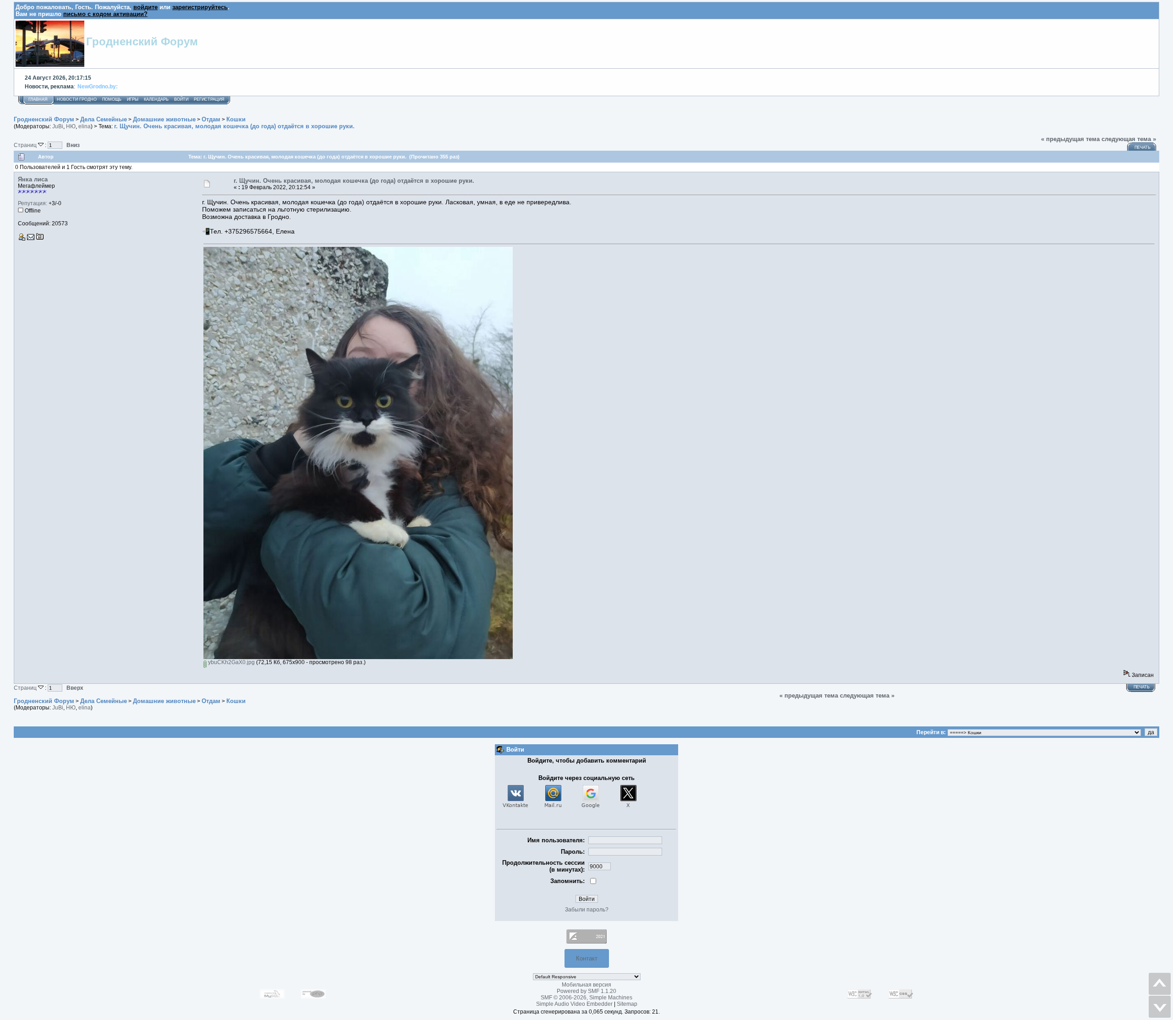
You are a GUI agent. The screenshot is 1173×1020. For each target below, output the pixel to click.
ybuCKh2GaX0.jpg (231, 662)
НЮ (71, 126)
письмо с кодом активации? (105, 14)
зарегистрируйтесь (200, 7)
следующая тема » (1129, 139)
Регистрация (209, 99)
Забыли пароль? (586, 909)
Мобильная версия (586, 985)
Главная (38, 99)
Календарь (156, 99)
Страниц (26, 145)
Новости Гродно (77, 99)
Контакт (586, 958)
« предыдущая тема (1070, 139)
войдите (145, 7)
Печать (1143, 147)
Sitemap (627, 1004)
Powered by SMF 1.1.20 (586, 991)
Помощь (111, 99)
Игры (132, 99)
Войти (181, 99)
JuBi (57, 126)
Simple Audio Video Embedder (574, 1004)
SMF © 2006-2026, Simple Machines (586, 997)
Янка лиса (33, 179)
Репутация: (32, 203)
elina (84, 126)
